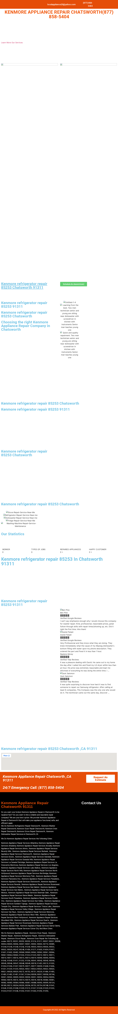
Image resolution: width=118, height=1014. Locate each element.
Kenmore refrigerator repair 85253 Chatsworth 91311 (24, 286)
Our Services (17, 42)
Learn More (6, 42)
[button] (88, 695)
